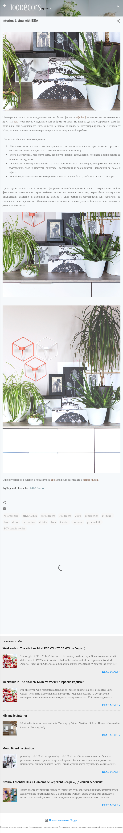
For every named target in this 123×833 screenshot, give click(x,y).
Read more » (111, 672)
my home (78, 522)
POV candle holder (14, 528)
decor (15, 522)
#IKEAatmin (30, 515)
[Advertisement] (13, 618)
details (43, 522)
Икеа (54, 479)
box (6, 522)
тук (16, 121)
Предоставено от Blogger (63, 820)
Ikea (53, 522)
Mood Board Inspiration (18, 748)
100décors (25, 7)
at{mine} (81, 117)
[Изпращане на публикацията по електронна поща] (4, 509)
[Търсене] (118, 6)
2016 (78, 515)
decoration (29, 522)
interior (64, 522)
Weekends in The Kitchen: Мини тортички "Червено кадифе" (43, 682)
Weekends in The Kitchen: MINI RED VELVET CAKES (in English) (44, 648)
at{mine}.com (90, 479)
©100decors (48, 515)
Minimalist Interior (15, 715)
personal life (94, 522)
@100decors (11, 515)
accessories (91, 515)
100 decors (37, 488)
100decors (65, 515)
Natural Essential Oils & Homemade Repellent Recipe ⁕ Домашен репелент (52, 782)
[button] (118, 21)
